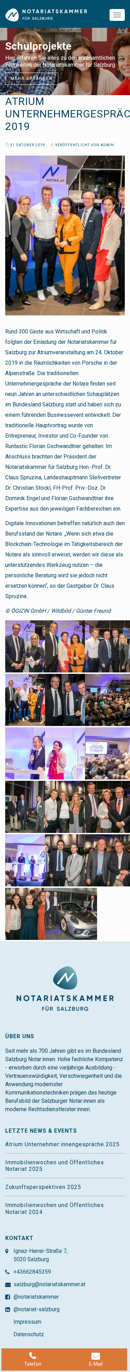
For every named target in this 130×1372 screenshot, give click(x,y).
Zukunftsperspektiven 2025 (43, 1187)
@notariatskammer (36, 1297)
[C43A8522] (71, 753)
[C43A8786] (31, 860)
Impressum (27, 1322)
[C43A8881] (31, 806)
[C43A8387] (31, 753)
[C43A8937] (31, 913)
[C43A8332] (71, 646)
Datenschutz (29, 1334)
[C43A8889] (71, 806)
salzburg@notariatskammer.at (49, 1284)
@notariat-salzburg (37, 1309)
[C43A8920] (71, 860)
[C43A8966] (71, 913)
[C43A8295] (71, 699)
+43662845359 (32, 1271)
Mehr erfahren (32, 78)
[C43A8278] (31, 646)
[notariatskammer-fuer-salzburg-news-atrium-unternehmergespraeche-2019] (31, 699)
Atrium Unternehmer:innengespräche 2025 (62, 1144)
